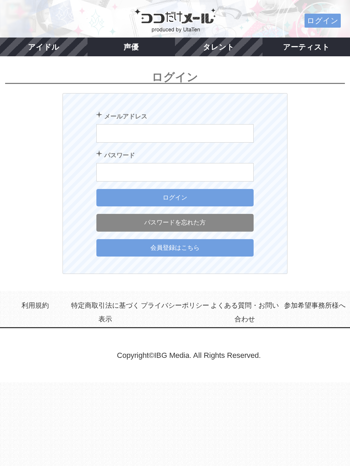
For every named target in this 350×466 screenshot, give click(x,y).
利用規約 (35, 305)
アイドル (43, 47)
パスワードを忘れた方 (175, 222)
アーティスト (306, 47)
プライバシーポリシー (175, 305)
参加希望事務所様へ (315, 305)
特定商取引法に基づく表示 (105, 312)
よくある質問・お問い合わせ (245, 312)
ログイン (322, 20)
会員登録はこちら (175, 247)
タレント (218, 47)
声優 (131, 47)
